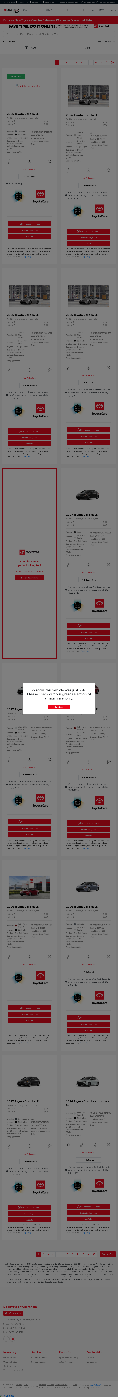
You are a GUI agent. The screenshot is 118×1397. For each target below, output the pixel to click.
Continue (59, 707)
